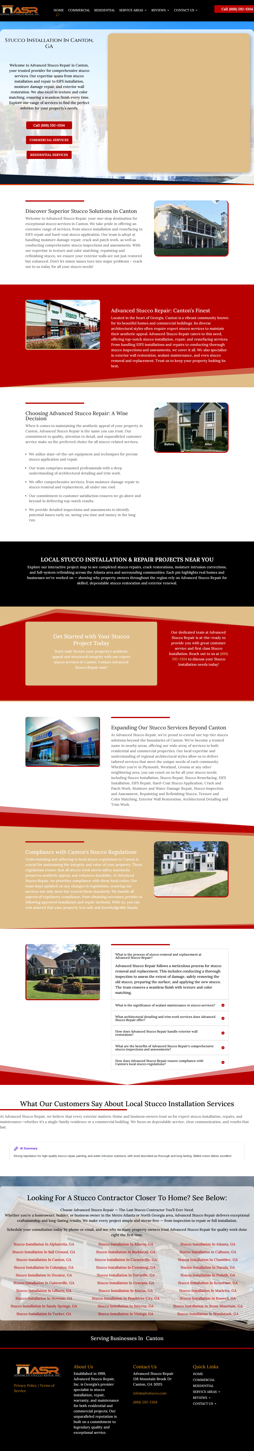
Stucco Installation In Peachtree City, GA (126, 1298)
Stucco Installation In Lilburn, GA (43, 1290)
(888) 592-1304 (145, 1402)
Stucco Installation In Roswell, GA (208, 1298)
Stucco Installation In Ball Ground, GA (43, 1252)
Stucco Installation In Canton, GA (43, 1259)
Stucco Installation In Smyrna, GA (126, 1306)
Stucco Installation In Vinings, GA (125, 1314)
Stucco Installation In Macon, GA (126, 1290)
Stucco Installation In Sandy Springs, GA (44, 1306)
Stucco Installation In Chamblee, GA (208, 1259)
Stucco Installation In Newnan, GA (43, 1298)
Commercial (79, 10)
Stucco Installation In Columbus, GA (44, 1267)
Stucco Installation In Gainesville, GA (43, 1283)
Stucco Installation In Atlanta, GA (207, 1244)
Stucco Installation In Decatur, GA (44, 1275)
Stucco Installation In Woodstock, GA (208, 1314)
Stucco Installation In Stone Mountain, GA (208, 1306)
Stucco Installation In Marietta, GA (208, 1290)
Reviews (158, 10)
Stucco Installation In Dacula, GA (208, 1267)
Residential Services (49, 155)
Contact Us (184, 10)
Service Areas (131, 10)
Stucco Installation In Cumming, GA (125, 1267)
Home (59, 10)
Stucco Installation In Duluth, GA (207, 1275)
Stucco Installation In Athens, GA (125, 1244)
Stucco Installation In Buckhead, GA (125, 1252)
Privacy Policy (25, 1385)
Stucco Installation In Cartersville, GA (126, 1259)
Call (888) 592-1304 (237, 9)
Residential (104, 10)
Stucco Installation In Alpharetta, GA (43, 1244)
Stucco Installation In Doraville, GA (126, 1275)
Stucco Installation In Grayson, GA (125, 1283)
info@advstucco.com (149, 1393)
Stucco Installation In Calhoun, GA (207, 1252)
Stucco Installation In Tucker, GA (43, 1314)
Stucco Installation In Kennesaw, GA (208, 1283)
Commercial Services (49, 140)
